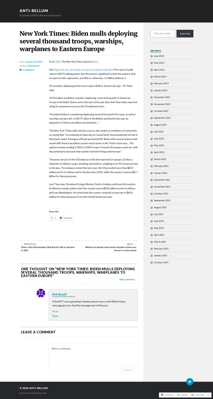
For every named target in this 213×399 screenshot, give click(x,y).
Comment (127, 370)
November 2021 (162, 186)
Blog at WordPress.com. (33, 393)
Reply (55, 315)
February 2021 (161, 248)
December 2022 (162, 97)
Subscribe (185, 33)
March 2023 (160, 76)
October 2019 (161, 262)
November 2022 (162, 104)
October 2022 (161, 110)
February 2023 (161, 83)
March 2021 (160, 241)
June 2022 (159, 138)
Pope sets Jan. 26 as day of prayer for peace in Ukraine (83, 69)
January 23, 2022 (34, 61)
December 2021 (162, 179)
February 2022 (161, 166)
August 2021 (160, 207)
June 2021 (159, 221)
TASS (57, 61)
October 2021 (161, 193)
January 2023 (160, 90)
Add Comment (127, 279)
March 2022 (160, 159)
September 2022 (162, 117)
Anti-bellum (34, 10)
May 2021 (159, 228)
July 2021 (158, 214)
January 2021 (160, 255)
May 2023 (159, 62)
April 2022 (159, 152)
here (95, 61)
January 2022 (160, 172)
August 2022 (160, 124)
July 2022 (158, 131)
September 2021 (162, 200)
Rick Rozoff (34, 65)
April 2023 (159, 69)
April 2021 (159, 234)
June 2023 (159, 55)
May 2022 (159, 145)
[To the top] (189, 381)
